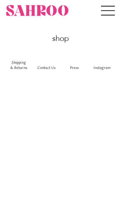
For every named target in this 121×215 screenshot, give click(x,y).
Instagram (102, 68)
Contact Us (46, 68)
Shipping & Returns (18, 65)
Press (74, 68)
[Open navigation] (108, 10)
